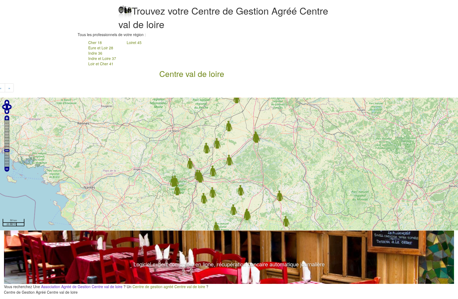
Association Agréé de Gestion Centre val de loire (81, 286)
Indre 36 (95, 53)
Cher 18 (95, 42)
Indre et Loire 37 (102, 58)
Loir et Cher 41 (100, 63)
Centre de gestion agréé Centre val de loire (169, 286)
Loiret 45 (134, 42)
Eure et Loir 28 (100, 47)
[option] (229, 257)
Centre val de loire (191, 73)
